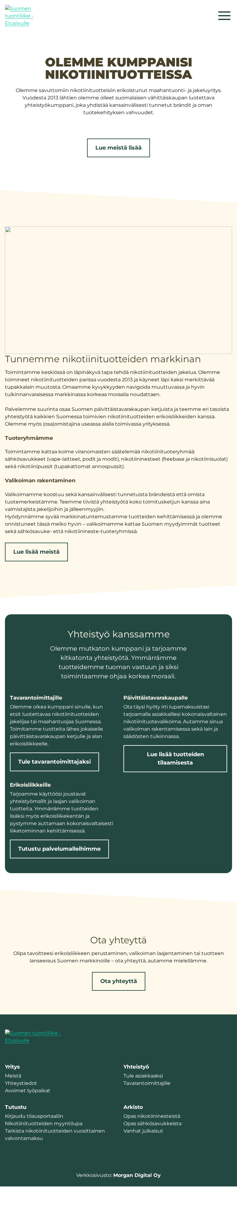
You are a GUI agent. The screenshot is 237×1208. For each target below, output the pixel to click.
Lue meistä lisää (118, 147)
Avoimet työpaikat (27, 1091)
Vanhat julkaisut (143, 1131)
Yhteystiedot (21, 1083)
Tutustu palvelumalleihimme (59, 848)
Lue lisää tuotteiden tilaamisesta (175, 758)
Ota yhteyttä (118, 981)
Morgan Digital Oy (137, 1175)
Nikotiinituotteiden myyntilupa (43, 1123)
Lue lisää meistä (36, 551)
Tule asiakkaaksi (143, 1076)
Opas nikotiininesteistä (151, 1116)
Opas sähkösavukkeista (152, 1123)
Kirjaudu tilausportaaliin (34, 1116)
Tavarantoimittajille (146, 1083)
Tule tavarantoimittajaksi (54, 761)
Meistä (13, 1076)
